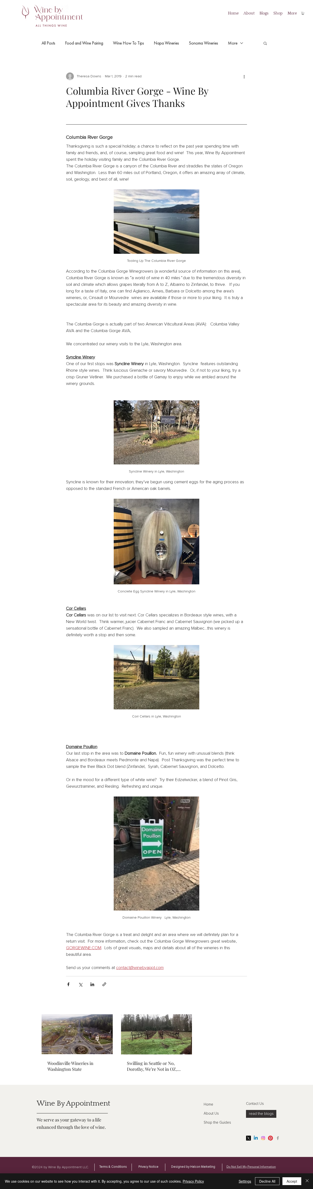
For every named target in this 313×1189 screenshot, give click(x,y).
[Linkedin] (255, 1138)
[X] (248, 1138)
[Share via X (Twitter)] (80, 984)
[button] (303, 13)
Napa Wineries (166, 43)
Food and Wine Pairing (84, 43)
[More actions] (244, 76)
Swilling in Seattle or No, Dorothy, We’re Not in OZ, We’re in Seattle (152, 1066)
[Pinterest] (270, 1138)
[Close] (307, 1181)
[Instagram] (263, 1138)
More (232, 43)
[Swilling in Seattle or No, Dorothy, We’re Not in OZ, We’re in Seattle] (156, 1034)
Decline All (267, 1181)
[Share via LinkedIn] (92, 984)
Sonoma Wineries (203, 43)
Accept (292, 1181)
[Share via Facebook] (68, 984)
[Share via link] (104, 984)
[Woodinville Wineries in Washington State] (77, 1034)
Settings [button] (245, 1181)
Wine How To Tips (128, 43)
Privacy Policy (193, 1181)
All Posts (48, 43)
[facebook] (277, 1138)
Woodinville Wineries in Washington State (70, 1066)
